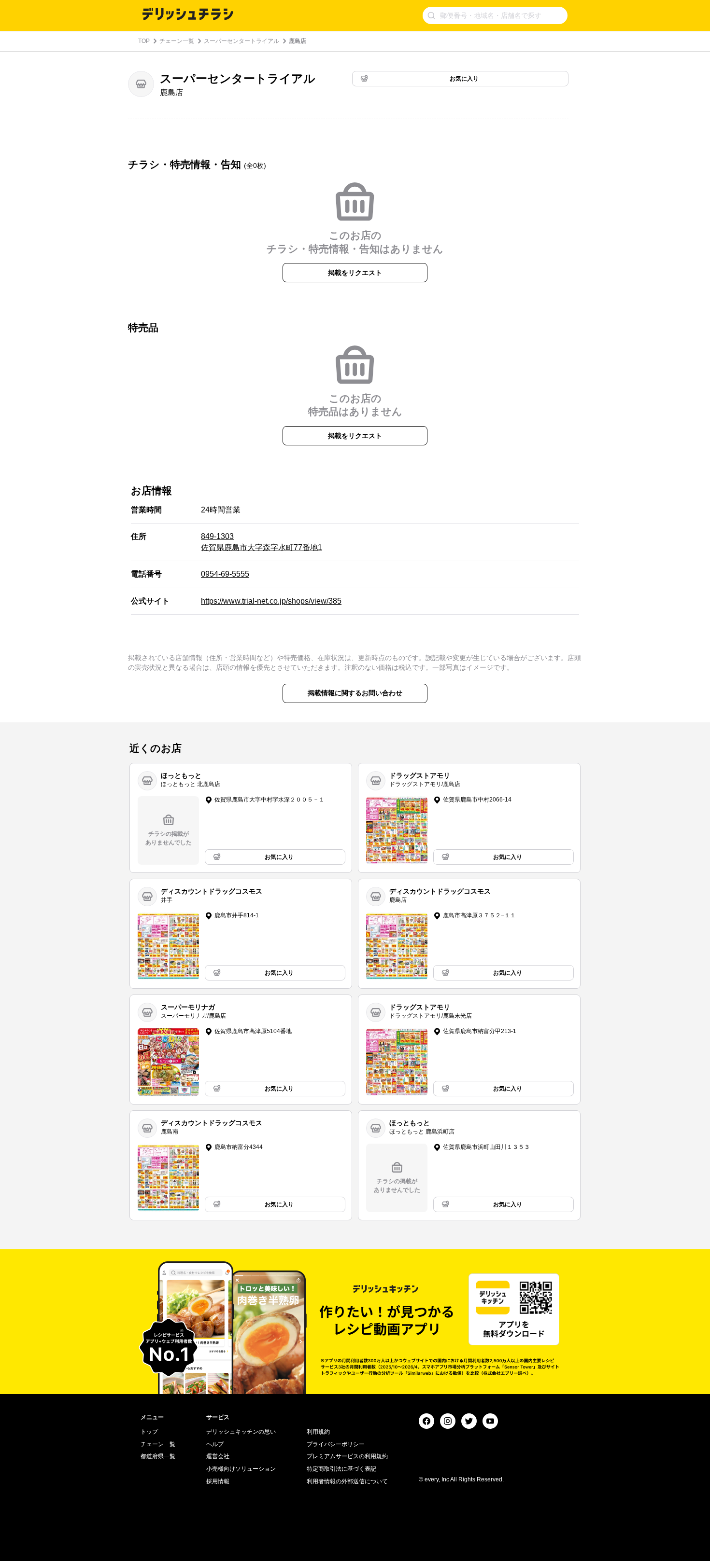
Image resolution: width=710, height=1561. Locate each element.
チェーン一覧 (176, 41)
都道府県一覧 (158, 1456)
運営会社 (217, 1456)
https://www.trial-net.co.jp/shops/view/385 (271, 601)
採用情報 (217, 1481)
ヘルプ (215, 1444)
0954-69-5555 (225, 574)
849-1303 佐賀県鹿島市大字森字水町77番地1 (261, 541)
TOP (144, 41)
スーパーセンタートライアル (241, 41)
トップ (149, 1431)
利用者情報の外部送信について (347, 1481)
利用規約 (318, 1431)
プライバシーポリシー (336, 1444)
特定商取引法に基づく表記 (341, 1468)
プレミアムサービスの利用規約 (347, 1456)
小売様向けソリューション (241, 1468)
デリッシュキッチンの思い (241, 1431)
